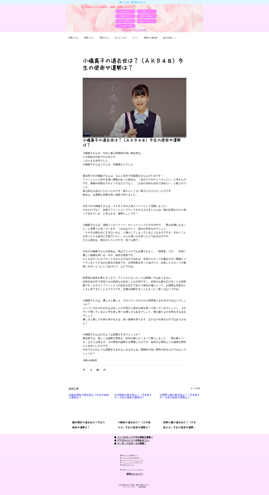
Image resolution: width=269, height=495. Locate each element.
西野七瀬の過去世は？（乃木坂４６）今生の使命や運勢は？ (179, 425)
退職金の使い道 (128, 465)
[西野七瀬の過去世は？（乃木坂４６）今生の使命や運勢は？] (180, 405)
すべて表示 (195, 388)
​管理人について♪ (134, 474)
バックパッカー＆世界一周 (132, 463)
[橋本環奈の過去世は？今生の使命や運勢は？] (89, 405)
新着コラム (73, 38)
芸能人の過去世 (150, 38)
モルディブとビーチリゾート (133, 460)
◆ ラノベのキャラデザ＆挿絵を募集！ (133, 437)
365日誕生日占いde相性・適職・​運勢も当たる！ (108, 7)
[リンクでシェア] (104, 369)
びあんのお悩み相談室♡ (131, 458)
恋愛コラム (89, 38)
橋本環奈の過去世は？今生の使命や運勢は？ (88, 425)
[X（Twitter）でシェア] (91, 369)
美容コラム (104, 38)
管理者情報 (141, 487)
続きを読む (168, 38)
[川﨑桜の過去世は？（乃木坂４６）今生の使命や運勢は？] (134, 405)
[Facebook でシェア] (84, 369)
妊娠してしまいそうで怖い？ (133, 470)
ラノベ (135, 38)
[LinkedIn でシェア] (97, 369)
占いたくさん (121, 38)
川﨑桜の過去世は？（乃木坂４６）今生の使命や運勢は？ (134, 425)
